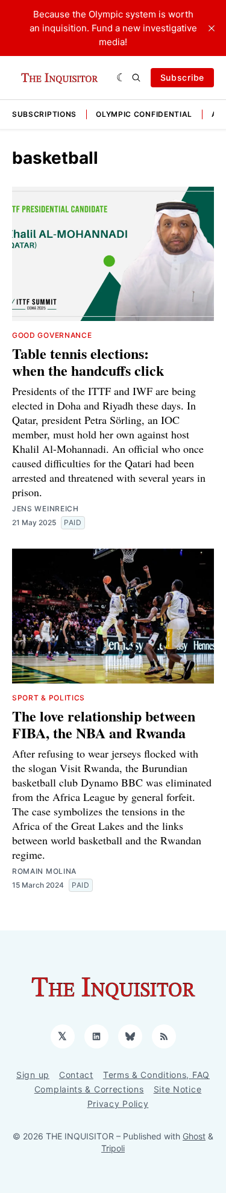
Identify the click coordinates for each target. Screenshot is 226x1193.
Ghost (194, 1136)
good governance (52, 335)
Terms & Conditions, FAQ (156, 1075)
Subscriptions (44, 114)
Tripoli (113, 1148)
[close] (211, 28)
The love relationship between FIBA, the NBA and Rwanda (103, 724)
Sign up (32, 1075)
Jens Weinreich (45, 508)
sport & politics (48, 697)
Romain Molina (44, 871)
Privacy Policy (118, 1103)
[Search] (136, 78)
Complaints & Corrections (89, 1089)
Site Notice (178, 1089)
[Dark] (121, 78)
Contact (76, 1075)
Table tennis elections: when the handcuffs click (88, 362)
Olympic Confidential (144, 114)
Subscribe (182, 77)
